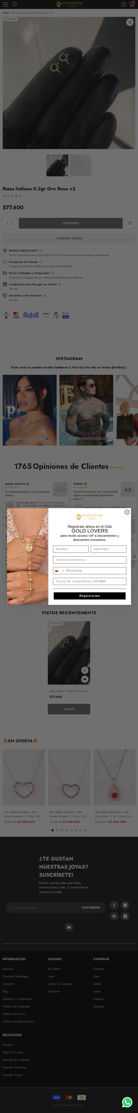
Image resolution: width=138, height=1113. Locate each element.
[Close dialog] (127, 512)
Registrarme (89, 595)
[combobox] (58, 570)
